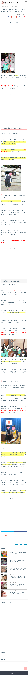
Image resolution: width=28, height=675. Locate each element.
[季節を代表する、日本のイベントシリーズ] (11, 2)
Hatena (21, 535)
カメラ (16, 544)
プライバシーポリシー (11, 672)
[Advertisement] (14, 37)
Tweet (7, 532)
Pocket (7, 538)
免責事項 (18, 672)
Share (21, 532)
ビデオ (21, 544)
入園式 (25, 544)
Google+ (8, 535)
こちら (7, 656)
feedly (21, 538)
